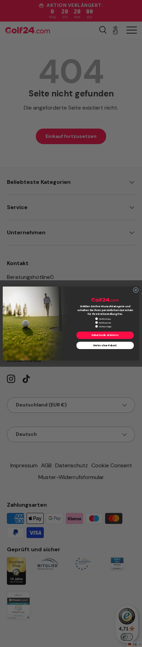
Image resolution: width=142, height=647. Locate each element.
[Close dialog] (135, 290)
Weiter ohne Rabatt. (105, 345)
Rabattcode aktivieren (105, 335)
